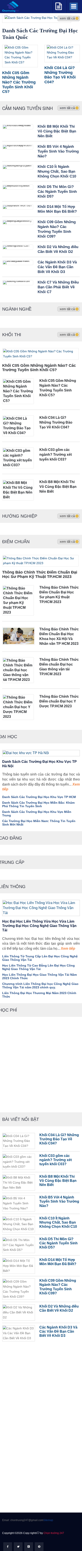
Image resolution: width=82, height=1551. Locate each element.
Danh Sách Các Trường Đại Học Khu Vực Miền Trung (36, 813)
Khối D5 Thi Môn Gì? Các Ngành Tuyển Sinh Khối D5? (57, 191)
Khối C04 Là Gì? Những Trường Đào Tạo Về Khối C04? (55, 422)
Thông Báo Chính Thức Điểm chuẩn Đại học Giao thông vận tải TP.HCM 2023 (59, 667)
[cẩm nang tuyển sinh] (58, 5)
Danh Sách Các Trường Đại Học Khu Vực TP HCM (39, 797)
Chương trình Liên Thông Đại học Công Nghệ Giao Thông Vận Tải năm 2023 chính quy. (40, 985)
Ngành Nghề (16, 309)
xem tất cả (67, 108)
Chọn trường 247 (54, 1533)
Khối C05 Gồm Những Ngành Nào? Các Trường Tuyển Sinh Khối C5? (39, 367)
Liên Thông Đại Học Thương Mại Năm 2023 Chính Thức (39, 994)
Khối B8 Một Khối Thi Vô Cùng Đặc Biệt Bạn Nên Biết (57, 131)
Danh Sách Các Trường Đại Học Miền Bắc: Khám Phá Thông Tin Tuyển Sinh (38, 804)
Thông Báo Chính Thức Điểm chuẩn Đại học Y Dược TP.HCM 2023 (59, 701)
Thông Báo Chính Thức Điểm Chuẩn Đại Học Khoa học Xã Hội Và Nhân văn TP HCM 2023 (59, 636)
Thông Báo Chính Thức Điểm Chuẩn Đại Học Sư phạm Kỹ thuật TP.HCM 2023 (39, 574)
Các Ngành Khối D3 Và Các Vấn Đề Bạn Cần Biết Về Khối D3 (57, 267)
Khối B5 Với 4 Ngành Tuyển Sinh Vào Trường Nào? (58, 151)
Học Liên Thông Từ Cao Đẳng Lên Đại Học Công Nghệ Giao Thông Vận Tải (38, 967)
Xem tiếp (67, 948)
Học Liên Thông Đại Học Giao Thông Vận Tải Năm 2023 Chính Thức (39, 976)
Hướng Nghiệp (19, 516)
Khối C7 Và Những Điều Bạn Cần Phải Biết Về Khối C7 (58, 287)
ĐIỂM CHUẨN (16, 541)
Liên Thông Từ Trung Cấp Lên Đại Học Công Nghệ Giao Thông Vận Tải (40, 958)
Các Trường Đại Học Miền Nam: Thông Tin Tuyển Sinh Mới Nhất (38, 822)
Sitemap (48, 1520)
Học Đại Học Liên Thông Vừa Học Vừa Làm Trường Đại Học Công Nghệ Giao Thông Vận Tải (39, 926)
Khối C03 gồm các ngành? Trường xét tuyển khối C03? (55, 454)
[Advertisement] (41, 1068)
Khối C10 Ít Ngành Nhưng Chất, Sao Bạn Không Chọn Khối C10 (57, 171)
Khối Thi (11, 334)
